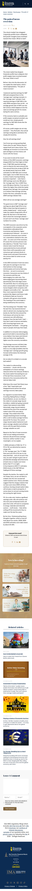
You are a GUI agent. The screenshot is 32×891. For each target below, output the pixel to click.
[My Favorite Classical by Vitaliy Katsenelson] (16, 855)
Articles (10, 12)
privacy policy (8, 834)
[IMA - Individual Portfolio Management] (16, 872)
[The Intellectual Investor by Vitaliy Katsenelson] (16, 849)
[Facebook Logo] (8, 883)
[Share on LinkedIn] (13, 28)
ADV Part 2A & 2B (15, 826)
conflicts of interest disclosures (18, 829)
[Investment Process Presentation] (16, 670)
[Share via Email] (16, 28)
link (26, 834)
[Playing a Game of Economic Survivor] (16, 704)
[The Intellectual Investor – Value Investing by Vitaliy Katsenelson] (8, 4)
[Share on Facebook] (8, 28)
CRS (27, 826)
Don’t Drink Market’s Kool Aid (13, 654)
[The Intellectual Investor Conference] (16, 866)
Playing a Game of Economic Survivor (16, 718)
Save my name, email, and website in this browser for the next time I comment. (16, 802)
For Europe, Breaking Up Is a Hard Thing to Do (14, 752)
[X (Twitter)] (14, 883)
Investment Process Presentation (14, 684)
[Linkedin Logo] (18, 883)
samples (6, 832)
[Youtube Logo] (11, 883)
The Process (16, 12)
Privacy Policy (23, 886)
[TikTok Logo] (24, 883)
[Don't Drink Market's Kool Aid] (16, 640)
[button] (25, 4)
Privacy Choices (10, 886)
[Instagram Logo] (21, 883)
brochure (12, 828)
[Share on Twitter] (11, 28)
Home (5, 12)
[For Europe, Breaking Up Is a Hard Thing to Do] (16, 737)
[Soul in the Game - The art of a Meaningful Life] (16, 860)
